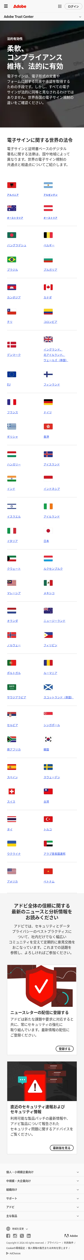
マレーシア (14, 593)
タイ (10, 829)
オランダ (12, 620)
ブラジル (12, 269)
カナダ (48, 297)
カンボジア (14, 297)
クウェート (14, 568)
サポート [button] (11, 1198)
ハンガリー (14, 464)
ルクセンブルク (53, 568)
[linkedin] (29, 1236)
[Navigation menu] (6, 6)
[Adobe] (20, 6)
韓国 (46, 749)
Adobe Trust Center (19, 16)
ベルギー (49, 245)
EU (9, 384)
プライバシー (54, 1242)
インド (11, 488)
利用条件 (68, 1242)
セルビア (12, 725)
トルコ (48, 829)
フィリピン (50, 645)
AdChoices (15, 1253)
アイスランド (52, 464)
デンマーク (14, 355)
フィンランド (52, 384)
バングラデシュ (16, 245)
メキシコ (49, 593)
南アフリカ (14, 749)
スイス (11, 801)
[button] (60, 6)
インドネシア (52, 488)
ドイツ (48, 412)
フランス (12, 412)
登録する (65, 1048)
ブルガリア (50, 269)
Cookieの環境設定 (15, 1248)
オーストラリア (15, 218)
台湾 (46, 801)
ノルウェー (14, 645)
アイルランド (52, 516)
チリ (10, 321)
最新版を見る (62, 1148)
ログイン (73, 6)
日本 (46, 541)
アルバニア (13, 195)
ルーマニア (50, 673)
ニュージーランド (54, 620)
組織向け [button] (11, 1189)
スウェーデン (52, 777)
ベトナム (49, 881)
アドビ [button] (10, 1207)
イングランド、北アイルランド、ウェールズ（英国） (56, 354)
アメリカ (12, 881)
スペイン (12, 777)
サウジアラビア (16, 697)
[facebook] (8, 1236)
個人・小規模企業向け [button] (20, 1172)
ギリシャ (12, 436)
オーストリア (50, 218)
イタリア (12, 541)
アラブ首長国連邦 (54, 853)
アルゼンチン (51, 195)
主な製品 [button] (11, 1216)
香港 (46, 436)
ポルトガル (14, 673)
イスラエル (14, 516)
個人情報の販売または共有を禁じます (48, 1248)
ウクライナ (14, 853)
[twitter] (22, 1236)
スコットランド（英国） (59, 697)
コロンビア (50, 321)
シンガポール (52, 725)
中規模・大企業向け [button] (18, 1181)
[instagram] (15, 1236)
